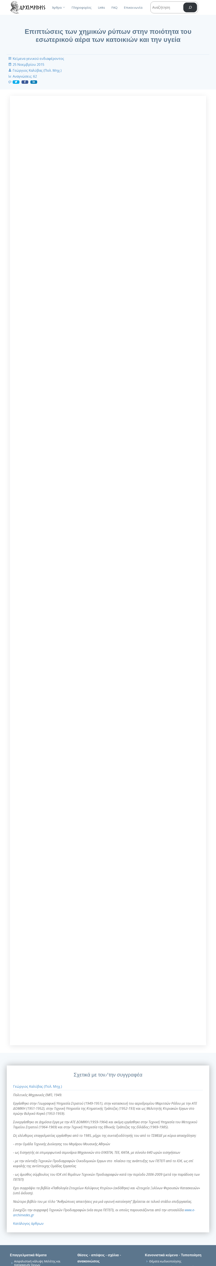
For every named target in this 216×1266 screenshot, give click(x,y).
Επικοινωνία (133, 7)
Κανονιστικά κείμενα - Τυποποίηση (173, 1255)
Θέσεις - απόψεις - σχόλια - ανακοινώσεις (99, 1258)
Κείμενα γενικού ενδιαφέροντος (38, 58)
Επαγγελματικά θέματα (28, 1255)
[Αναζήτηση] (190, 7)
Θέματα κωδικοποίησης (165, 1261)
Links (101, 7)
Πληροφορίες (82, 7)
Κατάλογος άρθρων (28, 1223)
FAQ (114, 7)
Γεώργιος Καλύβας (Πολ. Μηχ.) (37, 70)
